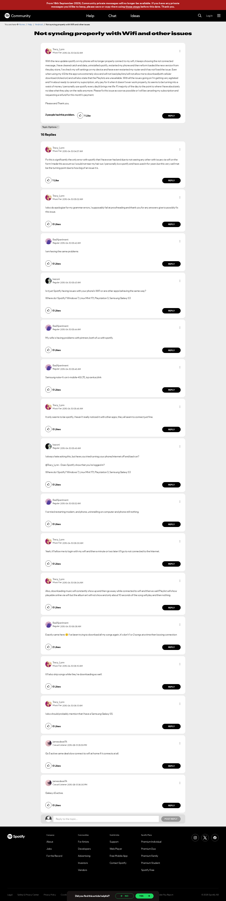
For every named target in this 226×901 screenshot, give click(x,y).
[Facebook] (215, 837)
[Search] (199, 16)
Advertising (84, 855)
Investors (83, 863)
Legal (9, 894)
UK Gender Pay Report (163, 894)
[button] (180, 51)
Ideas (135, 15)
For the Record (54, 855)
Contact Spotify (118, 863)
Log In (209, 15)
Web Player (116, 848)
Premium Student (150, 863)
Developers (84, 848)
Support (114, 841)
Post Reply (171, 818)
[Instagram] (195, 837)
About (49, 841)
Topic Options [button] (49, 127)
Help (90, 15)
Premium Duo (148, 848)
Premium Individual (151, 841)
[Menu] (218, 16)
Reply (171, 115)
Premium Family (149, 855)
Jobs (49, 848)
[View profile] (48, 50)
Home (22, 24)
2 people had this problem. (60, 114)
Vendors (82, 870)
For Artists (83, 841)
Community (21, 15)
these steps (132, 6)
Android (39, 24)
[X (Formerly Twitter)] (205, 837)
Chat (112, 15)
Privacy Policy (50, 894)
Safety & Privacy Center (28, 894)
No (126, 895)
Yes (141, 895)
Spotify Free (147, 870)
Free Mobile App (119, 855)
